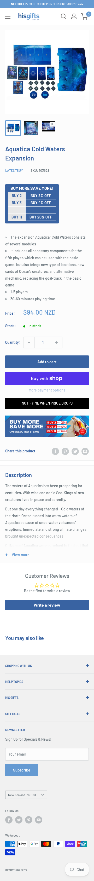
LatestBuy (14, 170)
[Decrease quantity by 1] (29, 342)
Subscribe (21, 770)
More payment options (47, 390)
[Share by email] (85, 451)
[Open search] (64, 16)
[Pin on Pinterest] (65, 451)
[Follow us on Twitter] (18, 820)
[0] (84, 16)
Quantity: (12, 342)
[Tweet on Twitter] (75, 451)
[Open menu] (7, 17)
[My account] (74, 16)
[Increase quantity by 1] (56, 342)
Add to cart (47, 361)
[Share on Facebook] (55, 451)
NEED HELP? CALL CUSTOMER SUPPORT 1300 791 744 (47, 4)
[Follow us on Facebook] (9, 820)
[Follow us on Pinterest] (28, 820)
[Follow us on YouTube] (38, 820)
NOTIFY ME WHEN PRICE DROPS (47, 403)
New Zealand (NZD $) (22, 795)
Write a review (47, 604)
